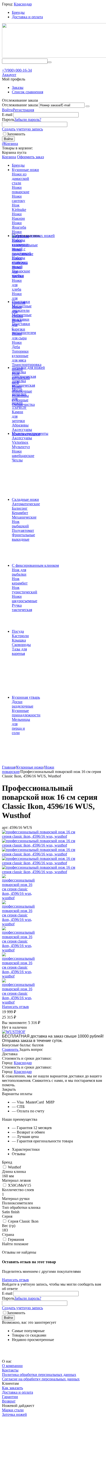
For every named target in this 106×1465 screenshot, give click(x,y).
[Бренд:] (13, 1032)
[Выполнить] (87, 106)
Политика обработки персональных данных (39, 1374)
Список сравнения (27, 92)
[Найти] (50, 62)
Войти (7, 110)
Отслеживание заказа (20, 105)
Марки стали (13, 1410)
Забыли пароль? (27, 119)
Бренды (18, 12)
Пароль (8, 119)
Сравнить (10, 1049)
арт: (5, 827)
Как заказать (12, 1388)
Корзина (9, 157)
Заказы (17, 87)
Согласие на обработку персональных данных (41, 1379)
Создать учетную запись (22, 129)
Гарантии (10, 1397)
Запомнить (16, 134)
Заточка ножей (14, 1414)
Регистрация (23, 110)
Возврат (9, 1401)
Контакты (10, 1370)
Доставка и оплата (27, 17)
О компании (12, 1366)
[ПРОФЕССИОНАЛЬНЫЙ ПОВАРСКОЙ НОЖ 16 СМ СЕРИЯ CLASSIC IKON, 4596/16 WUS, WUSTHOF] (42, 836)
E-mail (7, 114)
